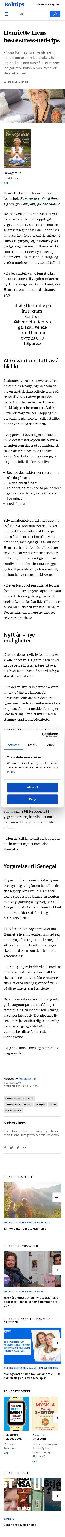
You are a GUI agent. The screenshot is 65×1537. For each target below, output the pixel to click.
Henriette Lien (13, 1110)
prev (8, 1197)
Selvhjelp (41, 1104)
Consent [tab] (13, 744)
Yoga (53, 1104)
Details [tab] (32, 744)
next (56, 1197)
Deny (32, 799)
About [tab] (51, 744)
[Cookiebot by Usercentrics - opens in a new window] (44, 734)
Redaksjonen (27, 1079)
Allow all (32, 787)
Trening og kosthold (18, 1104)
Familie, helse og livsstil (19, 1098)
